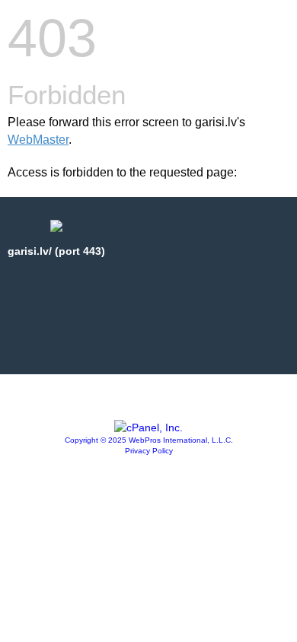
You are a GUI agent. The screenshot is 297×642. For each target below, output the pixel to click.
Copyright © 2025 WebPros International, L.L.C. (149, 440)
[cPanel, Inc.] (148, 427)
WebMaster (38, 139)
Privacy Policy (149, 451)
